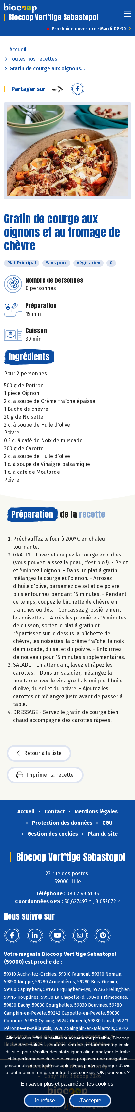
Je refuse (44, 1100)
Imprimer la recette (50, 775)
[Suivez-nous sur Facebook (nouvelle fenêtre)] (12, 935)
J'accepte (90, 1100)
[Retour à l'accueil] (20, 8)
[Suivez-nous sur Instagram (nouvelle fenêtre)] (80, 935)
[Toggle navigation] (127, 16)
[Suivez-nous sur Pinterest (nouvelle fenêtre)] (102, 935)
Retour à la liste (43, 753)
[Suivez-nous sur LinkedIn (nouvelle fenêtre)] (35, 935)
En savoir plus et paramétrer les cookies (67, 1084)
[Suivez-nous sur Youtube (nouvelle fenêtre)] (57, 935)
